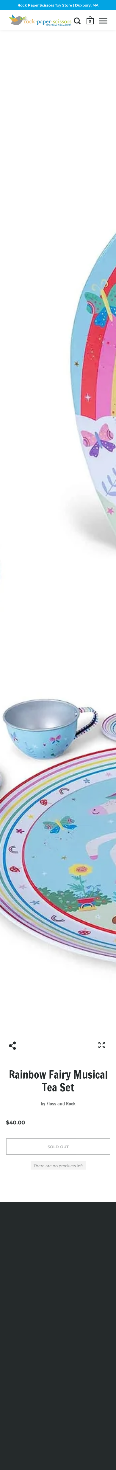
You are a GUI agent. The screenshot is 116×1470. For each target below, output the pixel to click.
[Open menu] (103, 21)
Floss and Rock (61, 1103)
